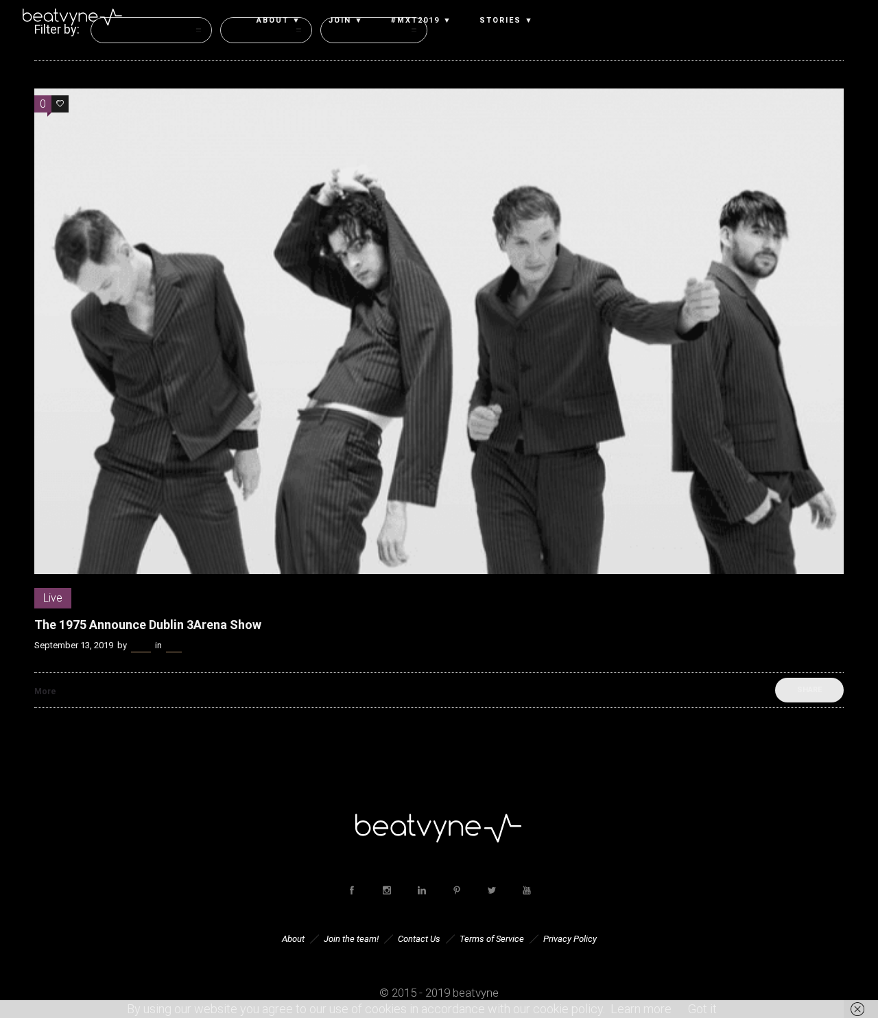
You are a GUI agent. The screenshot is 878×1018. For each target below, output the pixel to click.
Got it (702, 1009)
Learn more (641, 1009)
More (45, 691)
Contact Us (419, 939)
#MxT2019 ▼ (421, 20)
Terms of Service (492, 939)
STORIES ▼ (506, 20)
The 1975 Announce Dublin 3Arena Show (147, 624)
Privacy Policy (570, 939)
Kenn (141, 645)
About (293, 939)
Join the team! (351, 939)
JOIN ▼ (346, 20)
